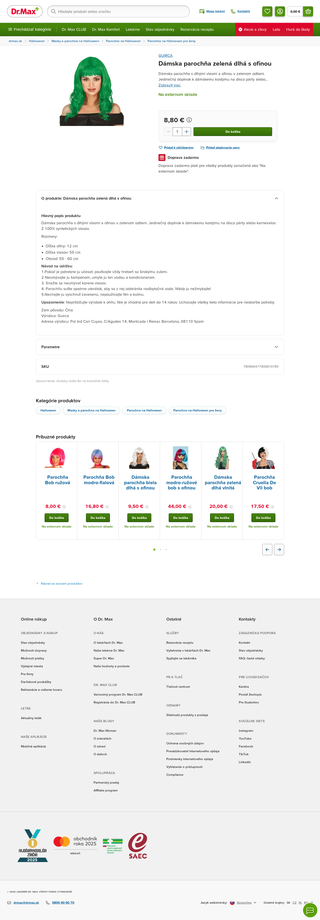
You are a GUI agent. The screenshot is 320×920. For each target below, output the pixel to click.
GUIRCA (165, 55)
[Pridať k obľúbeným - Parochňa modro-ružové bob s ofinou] (196, 447)
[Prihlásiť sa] (280, 11)
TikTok (244, 754)
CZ (294, 902)
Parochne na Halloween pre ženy (197, 410)
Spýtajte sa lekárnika (181, 658)
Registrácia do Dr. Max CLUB (114, 702)
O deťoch (100, 754)
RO (306, 902)
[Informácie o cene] (189, 119)
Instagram (246, 730)
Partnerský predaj (106, 782)
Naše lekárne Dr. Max (109, 650)
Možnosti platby (32, 658)
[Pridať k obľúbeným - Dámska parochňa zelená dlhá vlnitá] (238, 447)
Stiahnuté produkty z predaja (187, 715)
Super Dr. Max (104, 658)
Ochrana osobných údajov (185, 743)
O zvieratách (102, 738)
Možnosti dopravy (34, 650)
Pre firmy (27, 674)
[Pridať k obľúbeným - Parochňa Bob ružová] (72, 447)
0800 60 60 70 (63, 902)
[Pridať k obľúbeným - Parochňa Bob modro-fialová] (114, 447)
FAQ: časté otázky (252, 658)
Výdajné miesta (32, 666)
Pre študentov (249, 702)
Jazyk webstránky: (213, 902)
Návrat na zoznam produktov (61, 583)
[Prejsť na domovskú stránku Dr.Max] (25, 11)
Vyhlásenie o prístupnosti (184, 767)
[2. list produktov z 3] (160, 549)
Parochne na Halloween (144, 410)
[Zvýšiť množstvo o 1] (186, 131)
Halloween (48, 410)
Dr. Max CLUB (74, 29)
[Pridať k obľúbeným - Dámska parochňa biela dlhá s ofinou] (155, 447)
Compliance (174, 774)
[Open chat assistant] (310, 910)
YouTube (245, 738)
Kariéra (244, 686)
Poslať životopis (250, 694)
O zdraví (99, 746)
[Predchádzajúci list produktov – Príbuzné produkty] (267, 549)
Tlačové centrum (178, 686)
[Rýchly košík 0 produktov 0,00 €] (308, 11)
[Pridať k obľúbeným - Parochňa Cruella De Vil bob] (279, 447)
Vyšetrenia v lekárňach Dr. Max (188, 650)
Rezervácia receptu (197, 29)
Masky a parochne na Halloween (91, 410)
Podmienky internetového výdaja (189, 759)
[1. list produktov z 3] (154, 549)
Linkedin (245, 762)
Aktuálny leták (31, 718)
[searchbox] (118, 11)
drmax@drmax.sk (26, 902)
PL (300, 902)
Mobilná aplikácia (33, 746)
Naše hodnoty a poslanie (112, 666)
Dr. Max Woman (105, 730)
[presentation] (56, 458)
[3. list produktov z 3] (166, 549)
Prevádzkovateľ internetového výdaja (192, 751)
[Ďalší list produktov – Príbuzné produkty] (279, 549)
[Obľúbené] (267, 11)
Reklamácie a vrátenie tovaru (41, 689)
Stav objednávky (160, 29)
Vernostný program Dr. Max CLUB (118, 694)
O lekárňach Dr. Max (108, 642)
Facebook (246, 746)
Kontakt (244, 642)
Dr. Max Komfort (106, 29)
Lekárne (133, 29)
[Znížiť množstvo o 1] (168, 131)
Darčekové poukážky (36, 682)
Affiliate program (106, 790)
